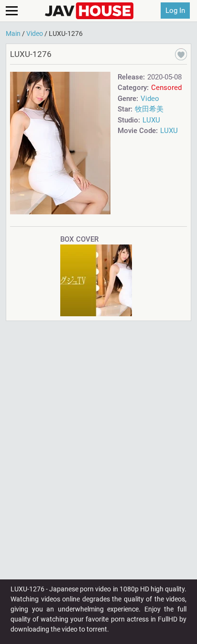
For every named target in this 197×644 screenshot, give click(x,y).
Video (150, 98)
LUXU (151, 120)
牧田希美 (149, 109)
